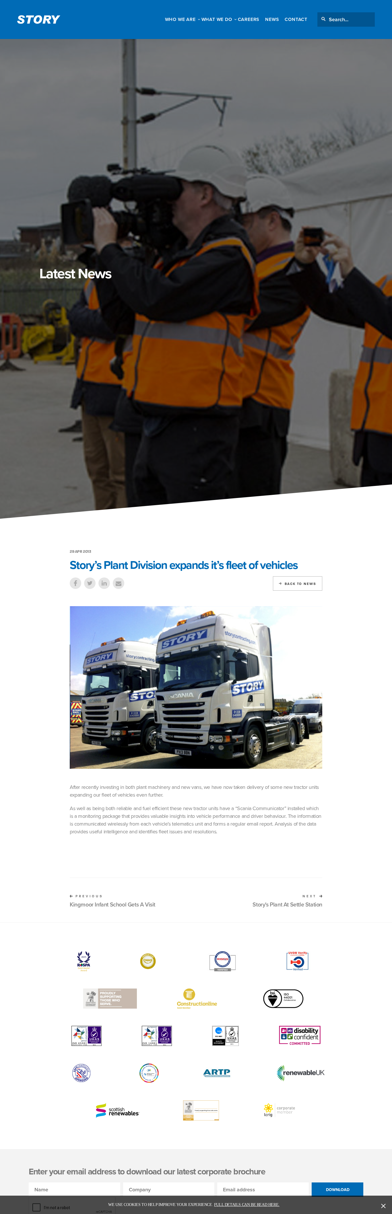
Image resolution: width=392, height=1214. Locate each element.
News (272, 19)
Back (300, 584)
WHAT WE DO (216, 19)
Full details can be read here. (247, 1205)
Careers (249, 19)
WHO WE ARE (180, 19)
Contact (296, 19)
